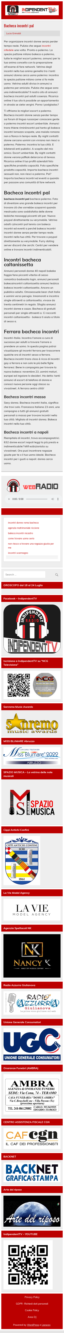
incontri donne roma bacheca (23, 522)
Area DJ (32, 1317)
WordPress (33, 1324)
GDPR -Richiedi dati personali (32, 1304)
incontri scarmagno (18, 552)
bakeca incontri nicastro (20, 533)
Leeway (46, 1324)
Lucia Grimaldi (13, 33)
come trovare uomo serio (21, 538)
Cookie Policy (32, 1310)
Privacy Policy (32, 1297)
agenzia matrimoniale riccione (23, 527)
